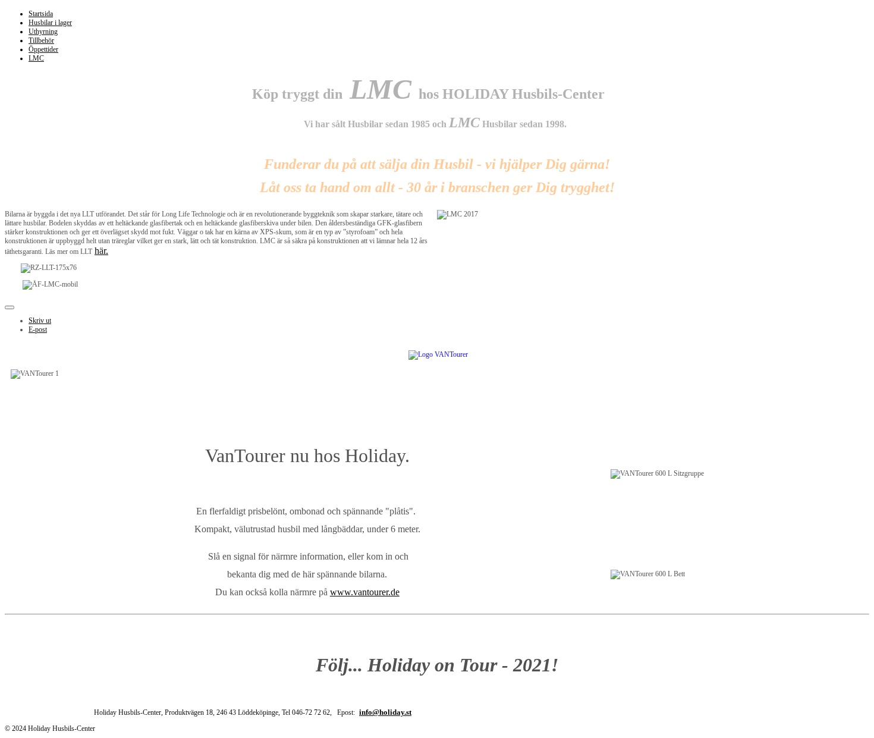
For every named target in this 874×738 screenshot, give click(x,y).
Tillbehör (41, 40)
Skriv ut (40, 320)
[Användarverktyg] (9, 307)
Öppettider (43, 49)
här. (101, 251)
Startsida (41, 14)
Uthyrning (43, 31)
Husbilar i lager (50, 22)
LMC (36, 58)
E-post (38, 329)
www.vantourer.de (365, 592)
